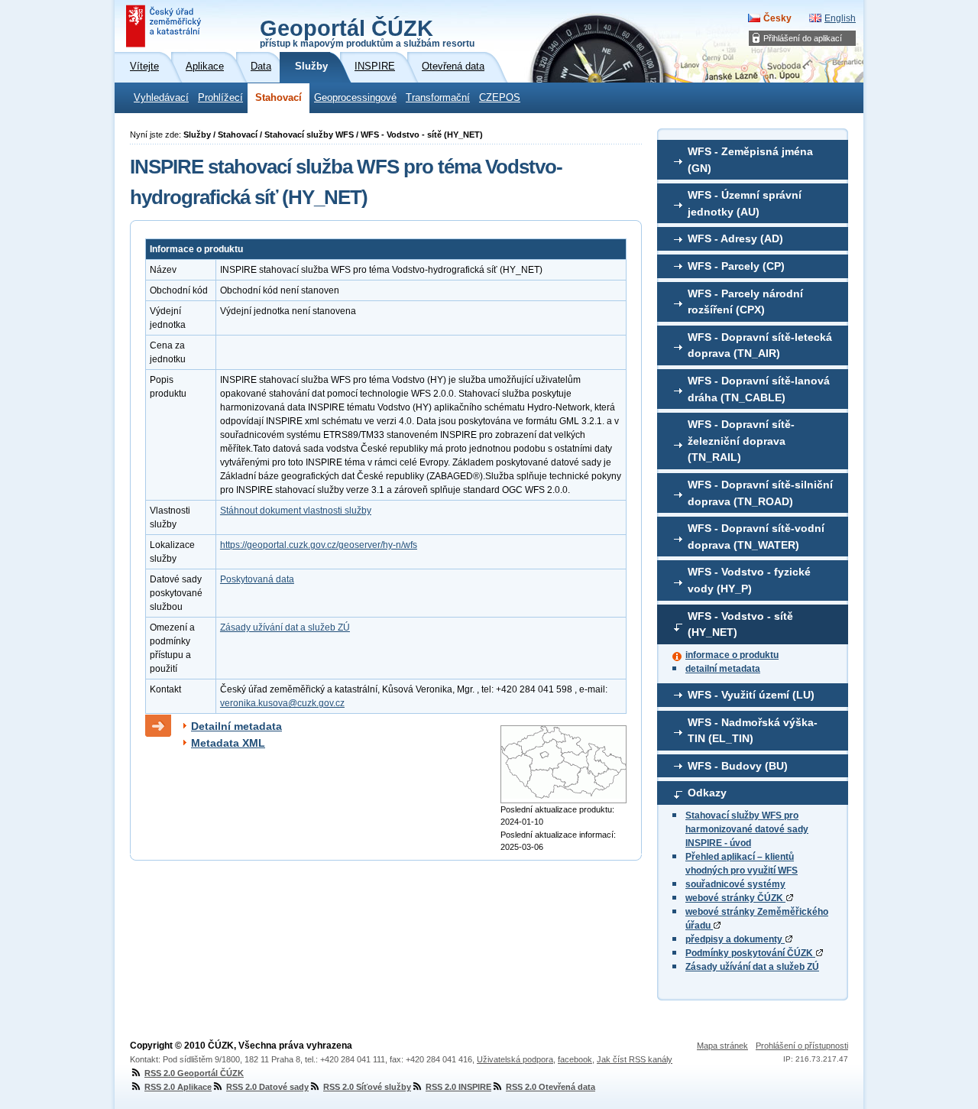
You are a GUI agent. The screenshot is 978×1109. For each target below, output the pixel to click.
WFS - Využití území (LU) (751, 695)
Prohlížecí (220, 97)
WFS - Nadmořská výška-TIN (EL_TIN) (753, 730)
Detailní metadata (236, 726)
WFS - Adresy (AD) (735, 238)
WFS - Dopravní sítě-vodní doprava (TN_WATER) (756, 536)
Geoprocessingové (355, 97)
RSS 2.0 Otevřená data (550, 1086)
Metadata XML (228, 743)
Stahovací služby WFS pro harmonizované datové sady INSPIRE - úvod (746, 829)
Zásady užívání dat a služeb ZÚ (752, 966)
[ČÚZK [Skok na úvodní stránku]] (165, 26)
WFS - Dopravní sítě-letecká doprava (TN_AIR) (760, 345)
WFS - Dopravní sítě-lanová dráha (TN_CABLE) (759, 389)
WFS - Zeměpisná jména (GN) (750, 159)
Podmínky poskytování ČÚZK (750, 953)
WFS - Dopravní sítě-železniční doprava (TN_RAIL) (741, 440)
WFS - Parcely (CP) (736, 266)
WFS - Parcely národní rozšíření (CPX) (745, 301)
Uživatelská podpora (515, 1059)
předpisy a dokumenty (735, 939)
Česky (777, 18)
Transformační (438, 97)
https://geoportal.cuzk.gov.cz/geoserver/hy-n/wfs (318, 545)
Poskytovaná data (257, 579)
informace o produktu (732, 655)
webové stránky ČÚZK (735, 898)
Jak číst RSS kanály (634, 1059)
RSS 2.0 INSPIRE (458, 1086)
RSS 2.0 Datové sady (267, 1086)
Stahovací (278, 97)
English (840, 18)
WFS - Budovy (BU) (738, 766)
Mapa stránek (722, 1045)
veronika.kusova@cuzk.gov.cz (282, 703)
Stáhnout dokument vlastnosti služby (295, 510)
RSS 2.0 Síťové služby (367, 1086)
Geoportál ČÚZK (367, 32)
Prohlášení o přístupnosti (802, 1045)
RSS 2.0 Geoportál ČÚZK (194, 1073)
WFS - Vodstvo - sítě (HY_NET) (740, 624)
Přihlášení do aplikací (802, 38)
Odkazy (707, 792)
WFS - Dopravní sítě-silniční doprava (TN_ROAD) (760, 492)
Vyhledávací (161, 97)
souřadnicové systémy (735, 884)
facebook (575, 1059)
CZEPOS (499, 97)
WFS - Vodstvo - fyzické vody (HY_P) (749, 580)
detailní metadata (722, 668)
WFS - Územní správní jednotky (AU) (745, 203)
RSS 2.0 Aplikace (178, 1086)
